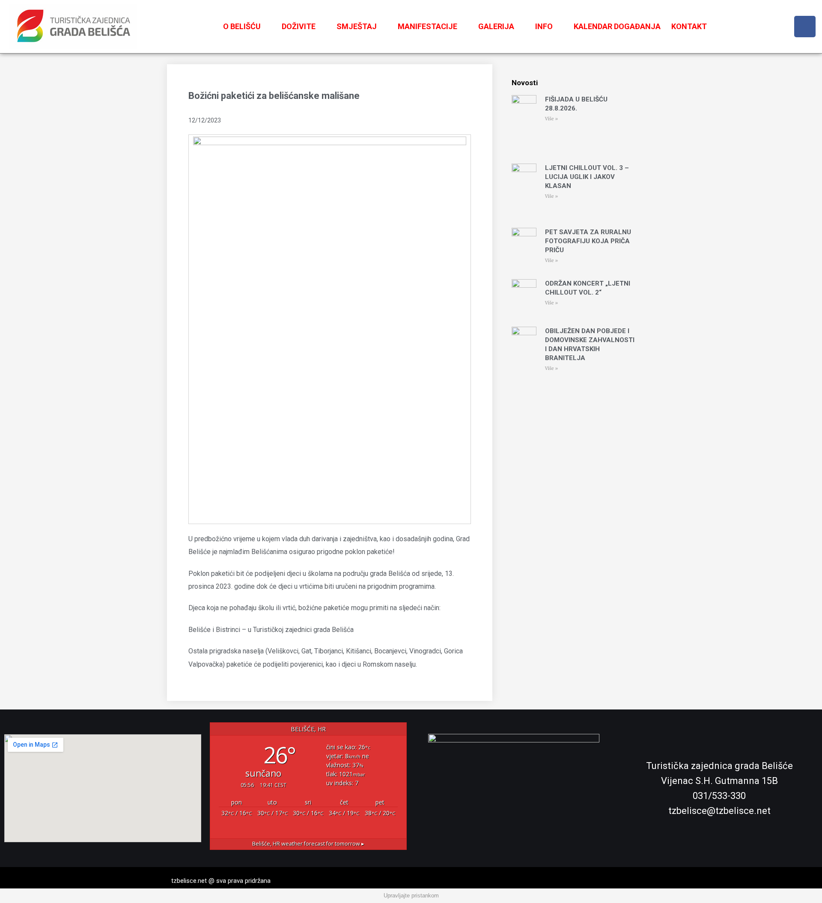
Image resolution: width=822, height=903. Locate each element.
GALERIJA (496, 26)
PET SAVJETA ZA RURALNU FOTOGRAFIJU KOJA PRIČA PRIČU (588, 241)
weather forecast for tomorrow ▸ (308, 843)
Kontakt (689, 26)
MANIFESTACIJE (427, 26)
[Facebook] (805, 26)
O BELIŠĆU (242, 26)
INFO (544, 26)
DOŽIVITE (299, 26)
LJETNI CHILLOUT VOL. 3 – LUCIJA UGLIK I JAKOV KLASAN (587, 177)
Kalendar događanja (617, 26)
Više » (551, 119)
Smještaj (357, 26)
